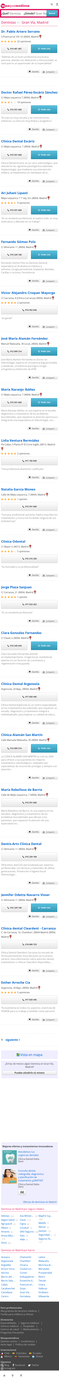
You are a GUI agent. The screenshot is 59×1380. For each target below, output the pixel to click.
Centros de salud (10, 1329)
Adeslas (5, 1215)
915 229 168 (16, 254)
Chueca (24, 1265)
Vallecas (43, 1288)
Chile (7, 1353)
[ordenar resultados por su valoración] (4, 1375)
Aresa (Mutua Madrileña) (8, 1235)
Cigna (23, 1223)
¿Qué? (5, 13)
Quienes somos (9, 1341)
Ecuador (37, 1353)
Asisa (4, 1242)
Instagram (9, 1368)
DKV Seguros (27, 1231)
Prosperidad (45, 1272)
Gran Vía (24, 1292)
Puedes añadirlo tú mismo (29, 1072)
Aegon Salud (8, 1219)
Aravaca (5, 1257)
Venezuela (23, 1356)
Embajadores (27, 1276)
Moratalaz (44, 1268)
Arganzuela (7, 1261)
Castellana (6, 1292)
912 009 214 (16, 351)
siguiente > (13, 1040)
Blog (6, 1365)
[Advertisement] (29, 1109)
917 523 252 (31, 604)
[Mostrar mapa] (13, 1375)
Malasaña (44, 1261)
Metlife (42, 1223)
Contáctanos (28, 1341)
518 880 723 (31, 944)
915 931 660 (16, 109)
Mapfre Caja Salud (46, 1215)
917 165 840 (31, 460)
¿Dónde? (29, 13)
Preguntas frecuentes (12, 1332)
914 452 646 (31, 310)
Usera (42, 1284)
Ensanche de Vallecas (27, 1280)
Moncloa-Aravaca (46, 1265)
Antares (5, 1231)
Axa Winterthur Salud (27, 1215)
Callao (4, 1284)
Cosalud (24, 1227)
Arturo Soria (7, 1268)
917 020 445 (31, 696)
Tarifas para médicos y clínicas (17, 1314)
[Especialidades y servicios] (21, 1375)
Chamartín (25, 1257)
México (8, 1356)
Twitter (35, 1365)
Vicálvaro (43, 1292)
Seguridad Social (46, 1234)
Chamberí (25, 1261)
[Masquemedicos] (15, 4)
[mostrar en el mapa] (40, 36)
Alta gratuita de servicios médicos (19, 1311)
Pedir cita (45, 48)
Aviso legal (6, 1344)
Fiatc (22, 1235)
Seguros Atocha (46, 1238)
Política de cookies (25, 1344)
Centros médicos (10, 1326)
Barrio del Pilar (8, 1276)
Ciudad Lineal (27, 1268)
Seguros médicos (30, 1323)
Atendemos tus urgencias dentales (28, 1153)
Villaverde (44, 1296)
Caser (23, 1219)
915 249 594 (16, 645)
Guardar (35, 71)
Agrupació (6, 1223)
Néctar (42, 1226)
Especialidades (8, 1323)
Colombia (21, 1353)
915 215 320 (31, 558)
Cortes (23, 1272)
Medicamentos (31, 1329)
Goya (22, 1288)
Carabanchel (8, 1288)
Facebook (20, 1365)
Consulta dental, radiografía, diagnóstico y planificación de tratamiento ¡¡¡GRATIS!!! (31, 1175)
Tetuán (42, 1280)
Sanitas (42, 1230)
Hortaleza (25, 1296)
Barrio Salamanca (8, 1280)
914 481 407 (16, 48)
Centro (5, 1296)
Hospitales (29, 1326)
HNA (22, 1239)
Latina (42, 1257)
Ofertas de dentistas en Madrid (40, 1202)
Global (39, 1356)
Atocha (5, 1272)
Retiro (42, 1276)
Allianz (4, 1227)
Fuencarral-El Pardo (27, 1284)
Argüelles (6, 1265)
